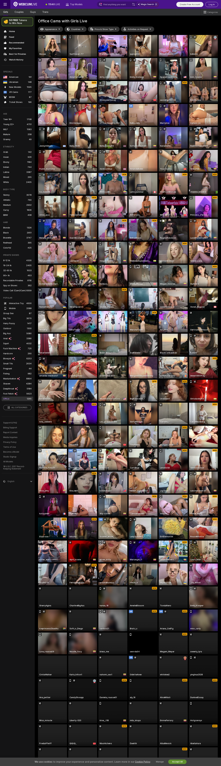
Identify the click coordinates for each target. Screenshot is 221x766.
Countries (75, 29)
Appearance (51, 29)
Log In (212, 4)
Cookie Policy (142, 761)
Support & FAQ (10, 423)
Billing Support (10, 427)
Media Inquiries (10, 437)
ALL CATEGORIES (19, 407)
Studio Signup (10, 457)
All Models (8, 462)
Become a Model (11, 452)
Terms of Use (9, 447)
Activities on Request (138, 29)
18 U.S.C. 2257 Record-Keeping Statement (14, 467)
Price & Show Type (104, 29)
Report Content (10, 432)
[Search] (133, 4)
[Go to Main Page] (26, 4)
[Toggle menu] (5, 4)
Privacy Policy (10, 442)
